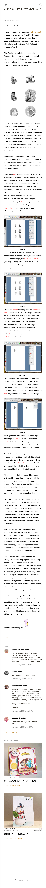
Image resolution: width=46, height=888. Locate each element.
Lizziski (16, 718)
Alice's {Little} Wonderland (22, 9)
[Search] (40, 4)
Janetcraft (17, 686)
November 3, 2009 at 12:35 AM (22, 727)
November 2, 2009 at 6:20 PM (22, 679)
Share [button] (6, 637)
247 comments (15, 785)
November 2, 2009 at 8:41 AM (22, 665)
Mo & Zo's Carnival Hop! (20, 780)
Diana (14, 672)
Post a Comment (11, 733)
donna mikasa (18, 650)
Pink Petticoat (35, 32)
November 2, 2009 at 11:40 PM (22, 711)
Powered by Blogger (25, 880)
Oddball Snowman (17, 834)
